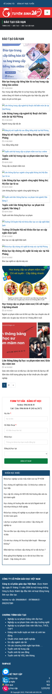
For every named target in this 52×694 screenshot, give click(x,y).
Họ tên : (8, 413)
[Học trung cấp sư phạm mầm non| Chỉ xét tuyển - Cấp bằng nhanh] (26, 283)
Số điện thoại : (10, 425)
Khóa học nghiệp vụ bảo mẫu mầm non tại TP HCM (24, 479)
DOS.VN (38, 692)
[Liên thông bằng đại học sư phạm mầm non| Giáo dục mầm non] (26, 340)
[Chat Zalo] (5, 680)
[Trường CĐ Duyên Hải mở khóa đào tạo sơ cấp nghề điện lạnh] (26, 223)
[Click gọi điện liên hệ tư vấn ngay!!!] (5, 688)
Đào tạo (16, 26)
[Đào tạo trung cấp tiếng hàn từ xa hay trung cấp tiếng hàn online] (26, 61)
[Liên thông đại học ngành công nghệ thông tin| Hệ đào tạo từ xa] (26, 174)
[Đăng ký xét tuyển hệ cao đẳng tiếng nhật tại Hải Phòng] (25, 130)
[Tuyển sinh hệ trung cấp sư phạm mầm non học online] (24, 151)
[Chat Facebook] (5, 671)
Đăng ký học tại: (10, 448)
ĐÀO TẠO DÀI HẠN (27, 26)
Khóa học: (8, 437)
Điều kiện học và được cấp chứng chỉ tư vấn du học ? (25, 550)
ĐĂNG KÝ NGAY (26, 461)
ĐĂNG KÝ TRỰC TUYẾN (25, 3)
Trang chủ (6, 26)
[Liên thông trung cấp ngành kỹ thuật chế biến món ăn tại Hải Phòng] (26, 107)
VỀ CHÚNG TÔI (8, 3)
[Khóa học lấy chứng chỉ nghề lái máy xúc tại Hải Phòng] (25, 246)
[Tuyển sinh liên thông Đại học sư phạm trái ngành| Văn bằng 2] (26, 199)
